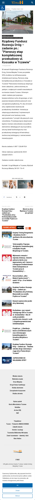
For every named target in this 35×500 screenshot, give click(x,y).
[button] (2, 7)
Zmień (18, 490)
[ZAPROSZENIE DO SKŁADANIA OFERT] (7, 360)
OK (17, 485)
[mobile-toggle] (3, 2)
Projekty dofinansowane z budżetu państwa (12, 38)
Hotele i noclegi (17, 430)
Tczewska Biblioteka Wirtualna (17, 433)
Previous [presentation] (4, 184)
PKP (17, 413)
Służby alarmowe (17, 388)
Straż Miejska (17, 382)
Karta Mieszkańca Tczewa (17, 404)
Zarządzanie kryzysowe (17, 391)
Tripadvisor (17, 421)
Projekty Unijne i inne (17, 9)
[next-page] (29, 228)
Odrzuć (17, 496)
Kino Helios (17, 438)
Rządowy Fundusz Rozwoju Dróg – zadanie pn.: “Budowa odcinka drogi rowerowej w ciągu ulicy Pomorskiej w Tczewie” (23, 348)
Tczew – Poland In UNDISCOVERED (17, 424)
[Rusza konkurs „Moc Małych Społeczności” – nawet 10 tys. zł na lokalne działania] (7, 278)
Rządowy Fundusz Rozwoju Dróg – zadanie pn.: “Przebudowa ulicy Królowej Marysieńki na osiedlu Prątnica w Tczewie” (9, 215)
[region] (17, 484)
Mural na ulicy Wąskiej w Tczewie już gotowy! (26, 211)
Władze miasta (17, 376)
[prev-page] (26, 228)
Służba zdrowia (18, 393)
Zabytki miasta (17, 427)
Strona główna (6, 9)
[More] (25, 197)
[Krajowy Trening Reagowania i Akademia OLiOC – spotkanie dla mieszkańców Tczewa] (7, 235)
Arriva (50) (17, 410)
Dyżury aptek (17, 401)
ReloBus (17, 407)
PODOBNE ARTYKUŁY (9, 227)
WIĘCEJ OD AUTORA (24, 227)
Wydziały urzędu (17, 379)
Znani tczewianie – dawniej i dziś (17, 436)
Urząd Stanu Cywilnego (17, 385)
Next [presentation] (30, 184)
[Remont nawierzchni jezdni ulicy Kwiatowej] (7, 303)
